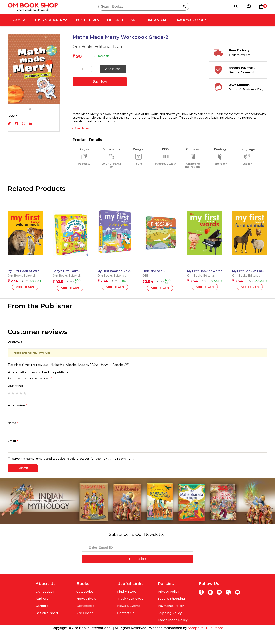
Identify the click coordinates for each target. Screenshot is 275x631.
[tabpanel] (34, 69)
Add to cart (113, 69)
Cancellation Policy (172, 620)
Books (17, 20)
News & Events (128, 606)
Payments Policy (171, 606)
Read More (82, 128)
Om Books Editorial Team (98, 46)
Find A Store (156, 20)
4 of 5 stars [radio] (20, 393)
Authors (42, 598)
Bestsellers (85, 606)
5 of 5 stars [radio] (24, 393)
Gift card (115, 20)
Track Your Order (190, 20)
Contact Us (125, 613)
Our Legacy (45, 591)
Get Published (47, 613)
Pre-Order (84, 613)
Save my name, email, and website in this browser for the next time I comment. (73, 458)
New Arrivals (86, 598)
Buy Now (99, 81)
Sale (134, 20)
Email (13, 441)
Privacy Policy (168, 591)
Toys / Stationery (49, 20)
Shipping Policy (170, 613)
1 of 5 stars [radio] (9, 393)
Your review (18, 405)
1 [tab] (30, 109)
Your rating (15, 386)
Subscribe (137, 559)
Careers (42, 606)
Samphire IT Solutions (206, 628)
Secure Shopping (171, 598)
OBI (145, 275)
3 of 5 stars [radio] (17, 393)
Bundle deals (87, 20)
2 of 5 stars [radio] (12, 393)
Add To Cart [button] (25, 287)
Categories (84, 591)
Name (13, 423)
